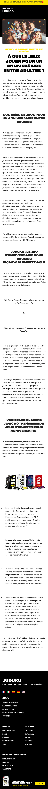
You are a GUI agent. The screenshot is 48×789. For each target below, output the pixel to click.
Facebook (29, 731)
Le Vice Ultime (8, 709)
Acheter (40, 783)
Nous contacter (9, 731)
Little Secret (8, 759)
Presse (5, 737)
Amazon (28, 744)
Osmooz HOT (7, 765)
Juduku (7, 8)
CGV (4, 744)
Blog (4, 734)
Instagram (29, 734)
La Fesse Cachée (9, 706)
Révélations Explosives (13, 712)
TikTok (28, 737)
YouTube (28, 741)
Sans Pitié (6, 769)
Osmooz (5, 762)
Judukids (6, 716)
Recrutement (8, 741)
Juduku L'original (10, 702)
